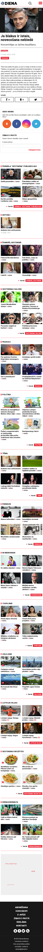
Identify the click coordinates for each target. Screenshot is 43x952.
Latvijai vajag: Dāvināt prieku (31, 719)
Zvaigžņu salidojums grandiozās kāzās (30, 488)
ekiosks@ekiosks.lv (22, 949)
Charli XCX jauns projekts (29, 620)
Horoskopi (22, 911)
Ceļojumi (7, 654)
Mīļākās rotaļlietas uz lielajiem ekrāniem (9, 638)
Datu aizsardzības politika (21, 944)
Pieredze (6, 504)
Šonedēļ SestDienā (11, 242)
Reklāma (21, 922)
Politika (6, 394)
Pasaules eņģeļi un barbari (8, 327)
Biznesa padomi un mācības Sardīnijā (30, 819)
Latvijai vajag (9, 703)
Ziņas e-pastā (21, 918)
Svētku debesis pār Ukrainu (8, 838)
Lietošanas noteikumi (21, 941)
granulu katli (10, 884)
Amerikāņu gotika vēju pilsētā (31, 670)
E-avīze (21, 915)
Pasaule (5, 58)
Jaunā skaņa (8, 305)
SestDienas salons (12, 289)
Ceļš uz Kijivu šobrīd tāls (9, 818)
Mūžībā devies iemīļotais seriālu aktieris (29, 587)
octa (33, 871)
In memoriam (8, 553)
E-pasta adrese (7, 142)
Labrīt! (6, 275)
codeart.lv (25, 946)
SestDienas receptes (13, 751)
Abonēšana (21, 907)
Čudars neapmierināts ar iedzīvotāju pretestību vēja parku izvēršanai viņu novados (10, 435)
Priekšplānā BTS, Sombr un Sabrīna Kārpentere (32, 379)
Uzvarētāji (29, 275)
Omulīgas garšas (10, 786)
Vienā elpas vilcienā (9, 620)
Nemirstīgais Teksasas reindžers (31, 569)
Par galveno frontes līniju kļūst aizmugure (10, 359)
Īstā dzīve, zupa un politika (30, 259)
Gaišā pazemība (10, 181)
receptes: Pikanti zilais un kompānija (9, 769)
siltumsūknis (29, 887)
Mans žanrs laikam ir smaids (9, 586)
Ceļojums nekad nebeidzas (8, 670)
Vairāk (10, 206)
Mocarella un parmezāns (29, 768)
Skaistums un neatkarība (29, 538)
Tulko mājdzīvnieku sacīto (30, 637)
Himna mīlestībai (10, 519)
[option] (21, 20)
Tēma (5, 453)
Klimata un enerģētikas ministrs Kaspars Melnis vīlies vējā (10, 412)
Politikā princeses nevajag (29, 327)
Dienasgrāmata (10, 802)
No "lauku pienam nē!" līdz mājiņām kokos (31, 839)
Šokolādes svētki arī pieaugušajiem (31, 182)
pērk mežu (20, 865)
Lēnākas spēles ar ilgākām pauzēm (31, 470)
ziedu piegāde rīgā (11, 863)
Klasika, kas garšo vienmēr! (29, 787)
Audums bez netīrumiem (11, 230)
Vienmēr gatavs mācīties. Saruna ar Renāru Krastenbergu (31, 307)
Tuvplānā (7, 603)
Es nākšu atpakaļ (10, 568)
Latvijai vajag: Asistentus (29, 736)
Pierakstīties (34, 150)
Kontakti (21, 926)
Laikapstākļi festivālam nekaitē (10, 487)
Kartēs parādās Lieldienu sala (9, 200)
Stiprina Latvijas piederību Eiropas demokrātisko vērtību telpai (31, 413)
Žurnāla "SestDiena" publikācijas (19, 166)
